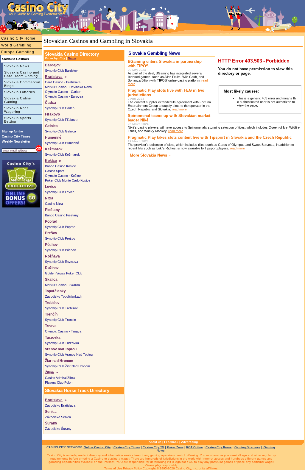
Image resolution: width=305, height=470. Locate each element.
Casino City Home (18, 38)
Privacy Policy (132, 468)
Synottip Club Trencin (60, 319)
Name (72, 58)
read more (179, 109)
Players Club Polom (59, 382)
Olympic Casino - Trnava (63, 331)
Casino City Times (126, 447)
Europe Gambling (17, 52)
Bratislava (54, 77)
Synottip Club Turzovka (62, 343)
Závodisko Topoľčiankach (63, 296)
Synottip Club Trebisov (61, 308)
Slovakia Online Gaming (17, 100)
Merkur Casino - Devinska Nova (68, 87)
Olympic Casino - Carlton (63, 91)
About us (155, 442)
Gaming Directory (247, 447)
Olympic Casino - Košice (63, 175)
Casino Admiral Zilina (60, 378)
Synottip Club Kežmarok (62, 154)
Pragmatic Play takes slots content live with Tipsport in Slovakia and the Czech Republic (210, 137)
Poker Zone (175, 447)
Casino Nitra (54, 203)
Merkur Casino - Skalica (62, 285)
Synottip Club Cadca (59, 108)
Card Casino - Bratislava (62, 82)
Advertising (189, 442)
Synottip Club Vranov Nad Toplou (69, 354)
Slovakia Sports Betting (17, 119)
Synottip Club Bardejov (61, 70)
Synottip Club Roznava (61, 261)
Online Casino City (97, 447)
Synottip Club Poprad (60, 227)
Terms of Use (113, 468)
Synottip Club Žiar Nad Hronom (67, 366)
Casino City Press (219, 447)
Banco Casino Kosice (60, 166)
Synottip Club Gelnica (60, 131)
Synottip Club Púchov (60, 250)
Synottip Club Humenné (62, 143)
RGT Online (194, 447)
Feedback (171, 442)
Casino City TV (153, 447)
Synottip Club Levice (59, 192)
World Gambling (16, 45)
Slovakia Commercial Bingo (22, 84)
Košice (51, 161)
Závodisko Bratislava (60, 405)
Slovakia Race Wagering (16, 109)
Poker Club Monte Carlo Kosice (67, 180)
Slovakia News (16, 66)
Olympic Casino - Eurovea (64, 96)
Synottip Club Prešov (60, 238)
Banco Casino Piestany (62, 215)
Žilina (49, 372)
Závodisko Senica (58, 417)
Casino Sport (54, 171)
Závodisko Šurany (58, 428)
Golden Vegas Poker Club (63, 273)
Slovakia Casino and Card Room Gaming (21, 74)
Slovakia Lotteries (19, 92)
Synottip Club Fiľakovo (61, 119)
